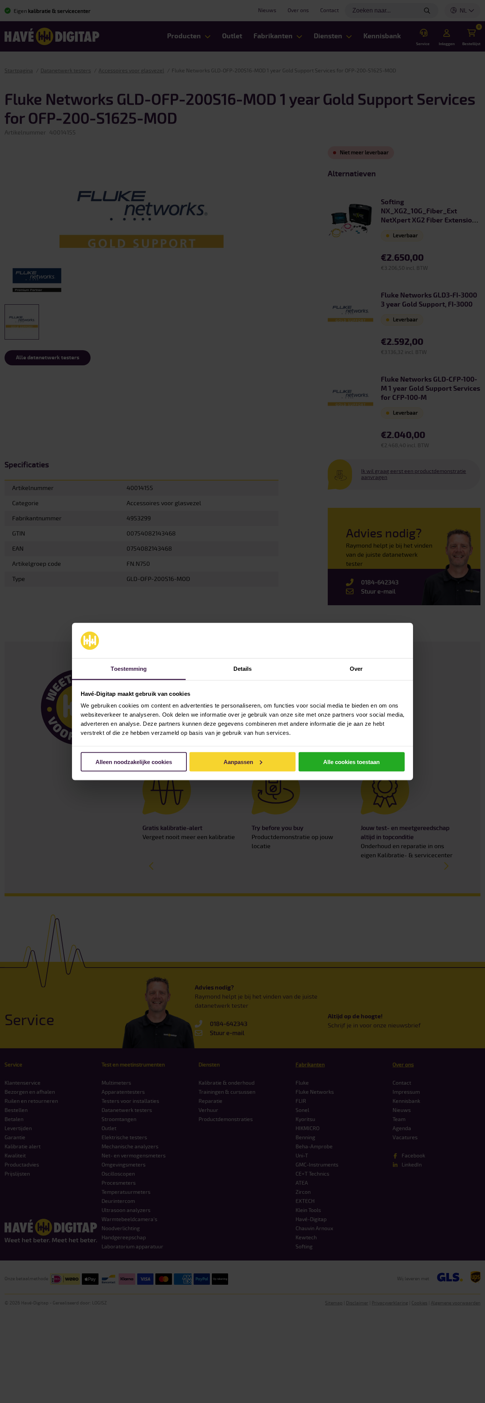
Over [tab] (356, 668)
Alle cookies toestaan (351, 761)
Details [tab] (242, 668)
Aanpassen (238, 761)
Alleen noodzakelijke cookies (133, 761)
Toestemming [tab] (129, 668)
